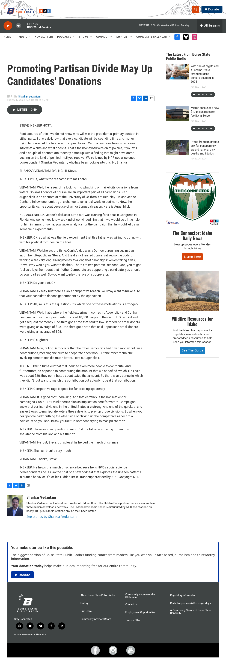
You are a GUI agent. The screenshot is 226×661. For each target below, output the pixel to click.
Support (122, 36)
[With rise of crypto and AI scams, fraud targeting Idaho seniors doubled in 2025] (177, 71)
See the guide (192, 350)
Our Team (86, 611)
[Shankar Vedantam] (15, 505)
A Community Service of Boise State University (190, 611)
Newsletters (44, 36)
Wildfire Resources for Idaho (192, 321)
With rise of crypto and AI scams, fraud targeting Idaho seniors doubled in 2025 (205, 73)
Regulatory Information (183, 595)
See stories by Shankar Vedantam (51, 516)
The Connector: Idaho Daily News (192, 235)
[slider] (24, 25)
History (84, 603)
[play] (8, 26)
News (7, 36)
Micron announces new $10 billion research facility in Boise (205, 111)
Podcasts (64, 36)
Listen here (192, 256)
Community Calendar (151, 36)
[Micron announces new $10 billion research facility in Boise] (177, 113)
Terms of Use (132, 620)
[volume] (19, 26)
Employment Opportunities (140, 612)
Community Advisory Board (96, 619)
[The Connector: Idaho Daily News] (192, 199)
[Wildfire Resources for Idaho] (192, 291)
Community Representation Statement (140, 596)
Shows (84, 36)
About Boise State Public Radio (98, 595)
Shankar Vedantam (29, 96)
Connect (102, 36)
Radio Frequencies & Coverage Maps (190, 603)
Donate (213, 9)
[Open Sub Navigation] (13, 36)
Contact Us (131, 604)
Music (23, 36)
